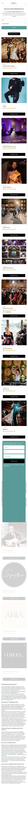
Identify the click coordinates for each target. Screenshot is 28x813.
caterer (9, 758)
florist (6, 758)
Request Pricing (14, 73)
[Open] (25, 20)
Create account (14, 461)
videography (12, 721)
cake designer (17, 758)
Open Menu (3, 3)
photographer (20, 753)
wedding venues (7, 693)
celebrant (3, 736)
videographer (4, 754)
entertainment (13, 754)
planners (15, 693)
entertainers (4, 695)
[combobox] (13, 20)
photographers (20, 693)
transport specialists (14, 695)
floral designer (18, 735)
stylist (2, 758)
